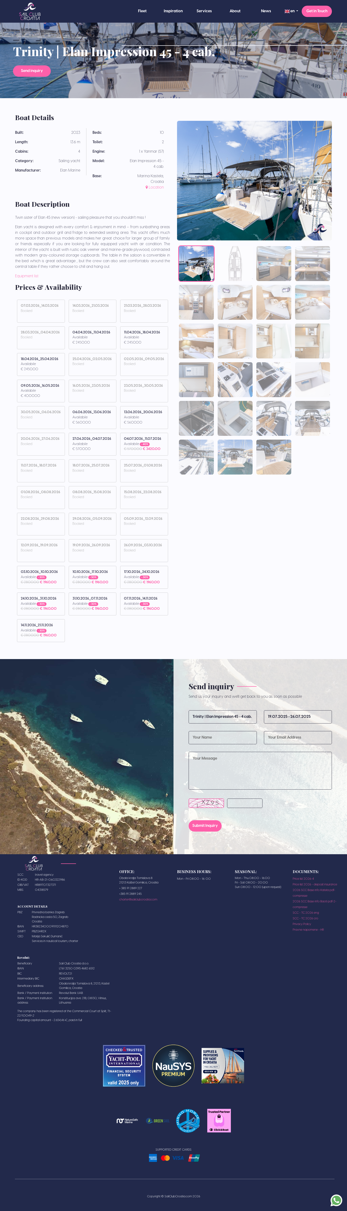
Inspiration (173, 11)
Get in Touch (316, 11)
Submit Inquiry (205, 826)
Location (156, 187)
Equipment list (26, 276)
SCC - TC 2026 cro (305, 918)
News (266, 11)
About (235, 11)
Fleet (142, 11)
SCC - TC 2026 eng (306, 912)
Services (204, 11)
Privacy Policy (302, 924)
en (292, 11)
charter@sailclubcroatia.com (138, 899)
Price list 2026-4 (303, 878)
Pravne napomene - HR (308, 929)
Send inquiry (32, 71)
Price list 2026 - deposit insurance (315, 884)
